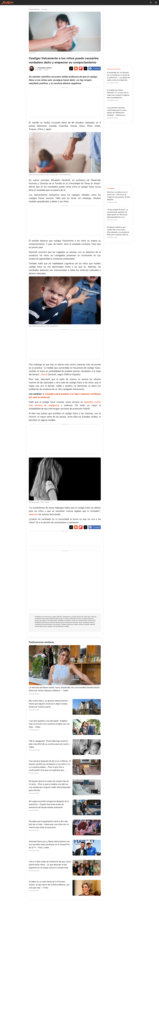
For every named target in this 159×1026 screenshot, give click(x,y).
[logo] (7, 2)
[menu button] (156, 2)
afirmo (44, 374)
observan (33, 514)
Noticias (44, 9)
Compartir (96, 68)
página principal (34, 9)
